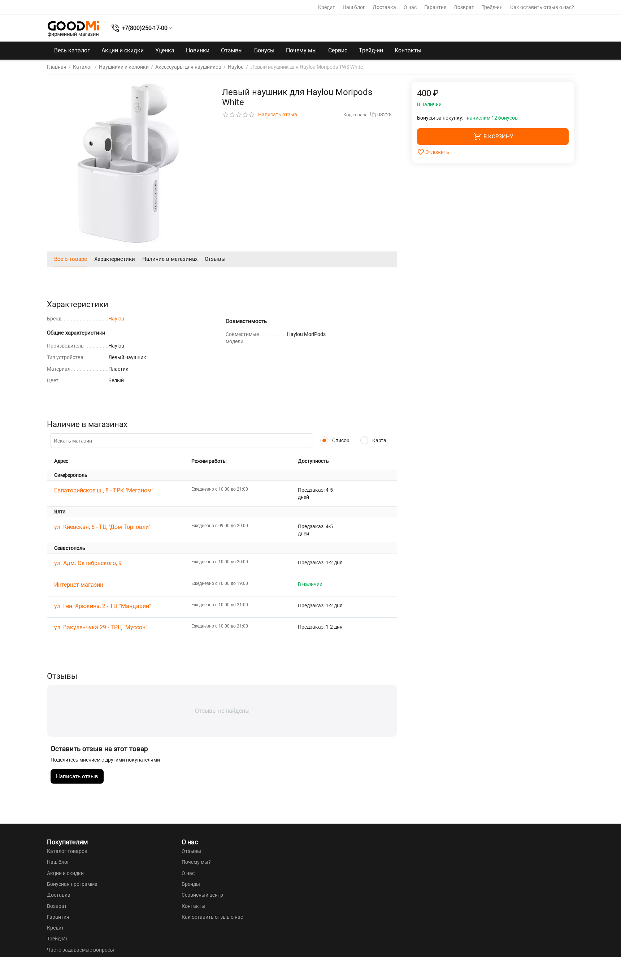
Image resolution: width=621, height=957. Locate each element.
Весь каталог (72, 50)
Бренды (191, 884)
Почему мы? (196, 862)
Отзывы (232, 50)
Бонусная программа (72, 884)
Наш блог (354, 7)
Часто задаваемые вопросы (80, 950)
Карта (378, 440)
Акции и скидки (122, 50)
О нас (410, 7)
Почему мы (301, 50)
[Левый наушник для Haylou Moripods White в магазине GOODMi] (128, 163)
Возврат (464, 7)
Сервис (337, 50)
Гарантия (435, 7)
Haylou (116, 319)
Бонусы (264, 50)
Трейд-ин (492, 7)
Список (340, 440)
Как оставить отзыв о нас (212, 917)
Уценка (164, 50)
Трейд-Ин (58, 938)
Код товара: (356, 114)
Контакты (408, 50)
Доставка (384, 7)
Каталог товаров (67, 851)
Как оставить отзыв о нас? (542, 7)
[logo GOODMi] (73, 29)
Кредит (326, 7)
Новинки (197, 50)
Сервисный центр (202, 895)
